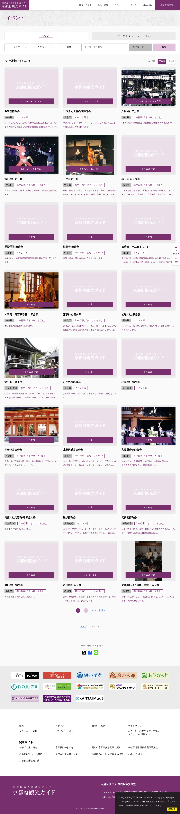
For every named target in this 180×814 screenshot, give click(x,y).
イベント (118, 5)
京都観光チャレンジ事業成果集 (107, 754)
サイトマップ (134, 726)
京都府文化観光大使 (29, 760)
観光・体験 (103, 5)
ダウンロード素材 (28, 731)
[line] (96, 652)
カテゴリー (43, 47)
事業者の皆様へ (167, 5)
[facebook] (90, 652)
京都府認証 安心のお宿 (30, 754)
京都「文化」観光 (28, 747)
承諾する (171, 809)
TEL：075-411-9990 (110, 797)
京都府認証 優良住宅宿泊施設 (143, 747)
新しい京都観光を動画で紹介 (106, 747)
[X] (84, 652)
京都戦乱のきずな (64, 747)
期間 (69, 47)
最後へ (101, 610)
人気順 (171, 61)
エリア (17, 47)
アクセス (132, 5)
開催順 (162, 61)
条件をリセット (140, 47)
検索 (164, 47)
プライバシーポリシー (66, 731)
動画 (21, 726)
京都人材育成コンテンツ (67, 754)
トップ (83, 627)
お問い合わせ (98, 726)
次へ (94, 610)
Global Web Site (135, 754)
